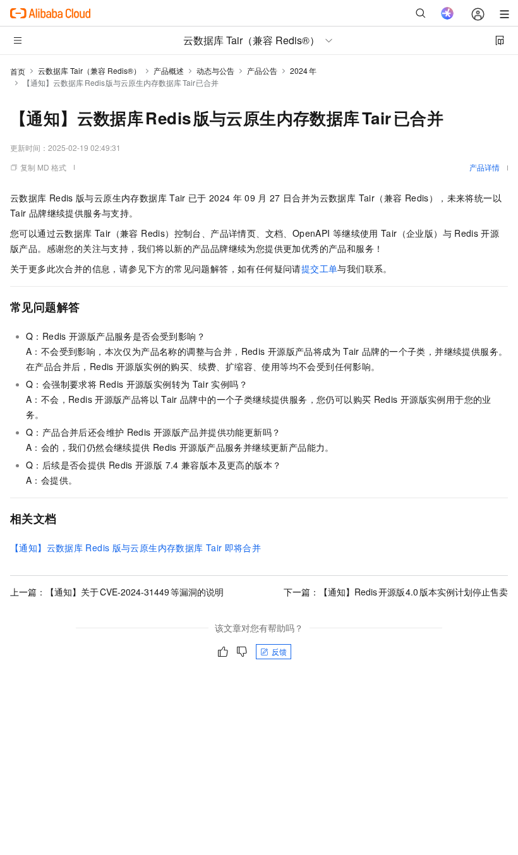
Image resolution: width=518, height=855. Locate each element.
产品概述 (169, 70)
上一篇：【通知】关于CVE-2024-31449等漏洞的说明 (117, 591)
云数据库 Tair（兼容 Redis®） (89, 70)
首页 (17, 71)
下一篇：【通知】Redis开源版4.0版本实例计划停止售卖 (396, 591)
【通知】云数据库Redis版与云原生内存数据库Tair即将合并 (135, 547)
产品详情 (484, 167)
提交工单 (319, 268)
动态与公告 (215, 70)
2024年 (303, 70)
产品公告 (262, 70)
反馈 (279, 651)
